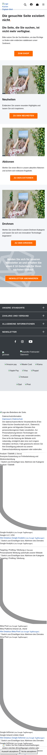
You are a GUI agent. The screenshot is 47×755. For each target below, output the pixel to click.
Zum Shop (23, 53)
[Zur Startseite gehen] (7, 6)
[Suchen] (25, 5)
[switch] (23, 463)
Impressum (6, 419)
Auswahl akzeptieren (10, 751)
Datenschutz (18, 419)
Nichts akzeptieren (28, 751)
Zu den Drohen (23, 243)
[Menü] (43, 4)
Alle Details (22, 538)
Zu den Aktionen (23, 178)
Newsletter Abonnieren (23, 278)
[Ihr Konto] (31, 4)
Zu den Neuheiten (23, 115)
